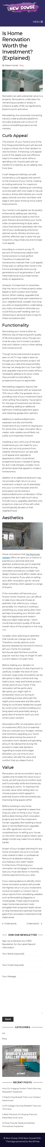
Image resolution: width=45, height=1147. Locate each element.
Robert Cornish (11, 65)
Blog (22, 65)
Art (3, 1033)
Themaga (10, 1141)
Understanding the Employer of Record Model (11, 923)
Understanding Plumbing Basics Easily (34, 923)
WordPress (33, 1141)
